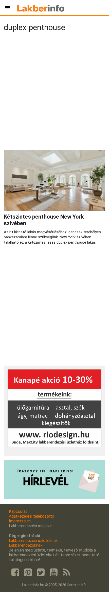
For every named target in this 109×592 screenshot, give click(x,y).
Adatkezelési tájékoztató (31, 516)
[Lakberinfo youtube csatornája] (53, 572)
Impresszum (20, 521)
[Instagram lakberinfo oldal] (28, 572)
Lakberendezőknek (26, 545)
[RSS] (66, 572)
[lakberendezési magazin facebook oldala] (15, 572)
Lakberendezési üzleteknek (33, 540)
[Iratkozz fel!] (54, 497)
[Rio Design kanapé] (54, 445)
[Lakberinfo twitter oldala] (40, 572)
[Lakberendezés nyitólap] (40, 7)
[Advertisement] (54, 92)
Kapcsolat (18, 511)
